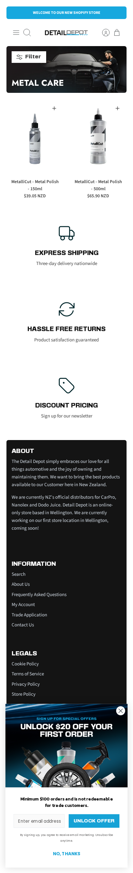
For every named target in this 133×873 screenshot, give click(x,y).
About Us (21, 584)
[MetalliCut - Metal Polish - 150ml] (34, 136)
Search (19, 574)
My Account (23, 604)
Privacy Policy (26, 684)
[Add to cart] (54, 108)
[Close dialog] (120, 710)
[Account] (103, 32)
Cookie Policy (25, 664)
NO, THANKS (66, 854)
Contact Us (23, 625)
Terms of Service (28, 674)
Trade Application (29, 615)
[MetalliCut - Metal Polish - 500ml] (98, 136)
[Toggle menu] (16, 32)
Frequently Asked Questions (39, 594)
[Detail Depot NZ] (66, 33)
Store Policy (24, 694)
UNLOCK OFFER (94, 821)
